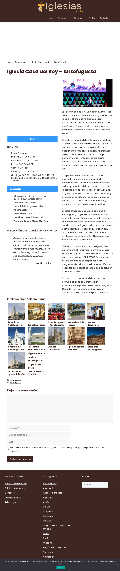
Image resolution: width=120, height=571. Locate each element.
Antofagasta (21, 62)
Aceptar (61, 567)
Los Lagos (48, 516)
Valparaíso (49, 556)
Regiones (62, 18)
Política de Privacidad (16, 483)
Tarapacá (48, 552)
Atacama (48, 497)
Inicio (51, 18)
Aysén (46, 502)
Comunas (77, 18)
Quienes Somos (13, 497)
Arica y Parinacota (52, 492)
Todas (92, 18)
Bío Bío (46, 506)
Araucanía (48, 488)
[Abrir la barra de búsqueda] (116, 18)
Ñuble (46, 538)
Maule (46, 533)
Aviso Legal (10, 502)
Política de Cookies (15, 488)
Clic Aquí (43, 221)
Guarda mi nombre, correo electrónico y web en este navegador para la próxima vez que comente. (57, 449)
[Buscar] (111, 485)
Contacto (103, 18)
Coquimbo (48, 511)
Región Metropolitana (54, 547)
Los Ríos (47, 520)
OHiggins (47, 542)
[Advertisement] (60, 39)
